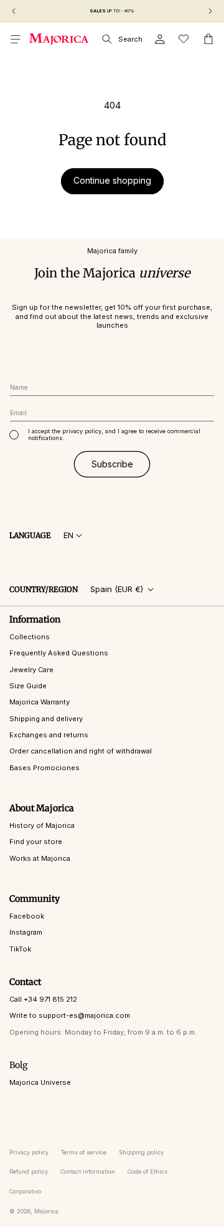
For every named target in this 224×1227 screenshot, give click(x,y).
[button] (15, 39)
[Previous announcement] (13, 11)
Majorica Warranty (39, 702)
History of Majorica (42, 825)
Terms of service (83, 1152)
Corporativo (25, 1191)
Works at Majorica (39, 858)
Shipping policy (141, 1152)
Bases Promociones (44, 767)
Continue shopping (112, 180)
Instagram (25, 932)
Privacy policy (29, 1152)
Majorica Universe (40, 1082)
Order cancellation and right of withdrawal (80, 751)
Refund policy (28, 1171)
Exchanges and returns (48, 734)
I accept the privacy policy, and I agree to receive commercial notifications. (114, 435)
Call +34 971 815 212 (43, 999)
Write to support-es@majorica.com (69, 1015)
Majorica (46, 1211)
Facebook (26, 916)
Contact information (87, 1171)
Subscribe (112, 464)
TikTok (20, 949)
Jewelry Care (31, 669)
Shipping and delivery (46, 718)
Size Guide (28, 685)
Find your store (35, 841)
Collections (29, 636)
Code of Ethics (147, 1171)
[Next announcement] (210, 11)
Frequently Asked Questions (58, 653)
